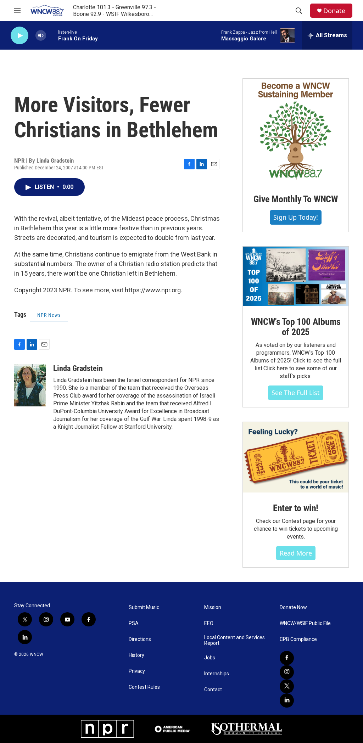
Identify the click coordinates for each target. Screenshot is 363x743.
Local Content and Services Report (234, 640)
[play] (19, 36)
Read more (296, 553)
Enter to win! (295, 508)
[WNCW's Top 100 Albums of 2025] (295, 276)
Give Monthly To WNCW (295, 199)
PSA (134, 623)
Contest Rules (144, 687)
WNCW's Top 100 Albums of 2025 (296, 327)
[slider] (52, 35)
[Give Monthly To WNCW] (295, 131)
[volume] (41, 36)
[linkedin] (287, 700)
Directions (140, 639)
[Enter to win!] (295, 457)
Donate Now (293, 607)
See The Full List (296, 392)
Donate (334, 11)
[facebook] (287, 658)
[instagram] (287, 672)
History (136, 655)
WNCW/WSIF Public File (305, 623)
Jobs (209, 657)
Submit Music (144, 607)
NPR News (49, 315)
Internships (216, 673)
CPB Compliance (298, 639)
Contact (213, 689)
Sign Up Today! (295, 217)
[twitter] (287, 686)
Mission (212, 607)
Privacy (137, 671)
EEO (208, 623)
